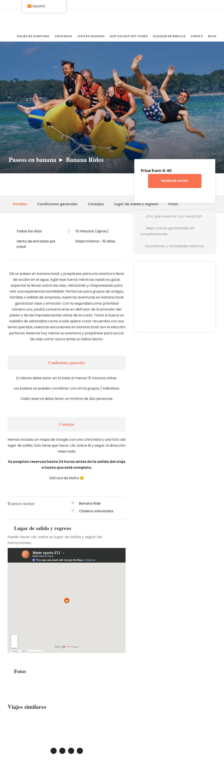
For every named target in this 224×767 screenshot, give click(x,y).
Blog (212, 36)
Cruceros (63, 36)
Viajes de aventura (33, 36)
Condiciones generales (57, 204)
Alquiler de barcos (169, 36)
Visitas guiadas (91, 36)
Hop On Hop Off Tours (129, 36)
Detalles (20, 204)
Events (197, 36)
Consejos (96, 204)
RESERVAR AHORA (174, 181)
